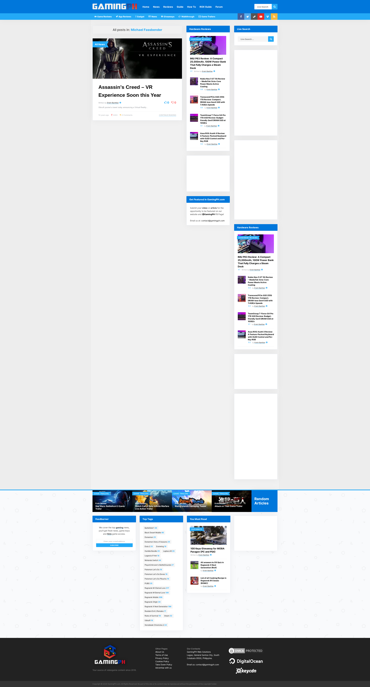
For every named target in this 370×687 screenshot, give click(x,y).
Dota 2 (149, 546)
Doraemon (150, 537)
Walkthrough (187, 16)
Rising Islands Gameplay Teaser (150, 506)
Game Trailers (208, 16)
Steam (168, 616)
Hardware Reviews (200, 39)
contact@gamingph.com (213, 220)
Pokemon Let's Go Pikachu (157, 579)
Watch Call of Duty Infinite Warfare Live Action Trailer (112, 507)
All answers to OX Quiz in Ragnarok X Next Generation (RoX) (212, 565)
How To (191, 6)
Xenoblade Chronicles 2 (156, 625)
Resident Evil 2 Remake (155, 611)
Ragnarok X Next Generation (158, 606)
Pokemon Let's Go (153, 569)
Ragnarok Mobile (153, 597)
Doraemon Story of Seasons (157, 542)
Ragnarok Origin (152, 602)
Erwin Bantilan (113, 103)
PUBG (148, 583)
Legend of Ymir (152, 556)
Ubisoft (149, 620)
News (156, 6)
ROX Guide (206, 6)
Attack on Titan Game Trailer (189, 506)
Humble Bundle (152, 551)
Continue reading (167, 115)
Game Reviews (104, 16)
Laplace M (168, 551)
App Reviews (124, 16)
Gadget (140, 16)
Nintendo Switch (153, 560)
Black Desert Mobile (154, 532)
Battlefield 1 (151, 528)
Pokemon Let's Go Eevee (156, 574)
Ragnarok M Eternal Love (157, 593)
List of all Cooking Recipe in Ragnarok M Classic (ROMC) (213, 580)
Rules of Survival (153, 616)
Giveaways (168, 16)
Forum (219, 6)
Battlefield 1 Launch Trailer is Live (231, 506)
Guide (180, 6)
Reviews (168, 6)
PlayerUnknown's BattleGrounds (159, 565)
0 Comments (127, 115)
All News (100, 44)
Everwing (161, 546)
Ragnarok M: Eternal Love (157, 588)
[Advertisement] (208, 174)
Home (146, 6)
